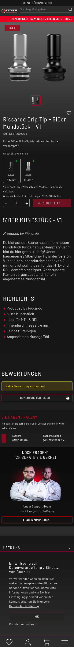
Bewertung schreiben (35, 397)
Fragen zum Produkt (37, 520)
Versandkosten (30, 186)
